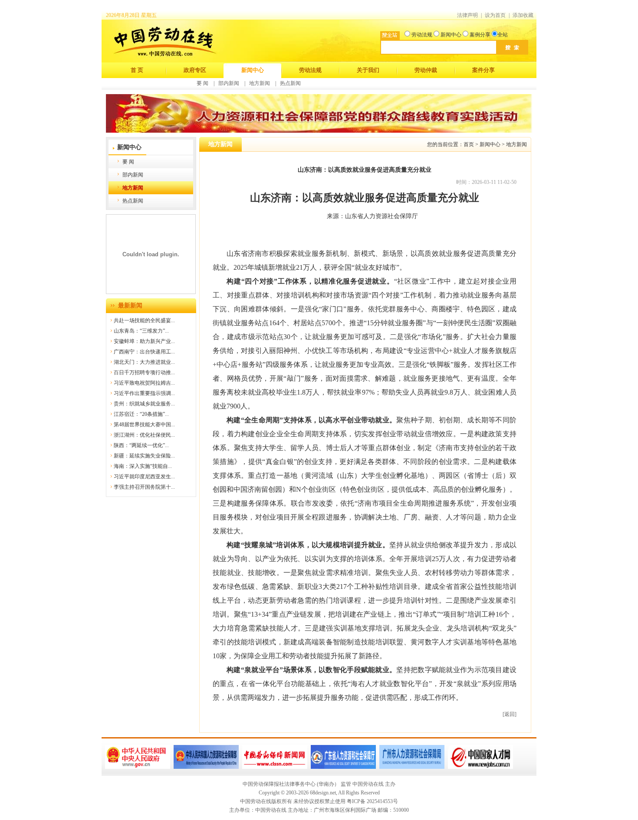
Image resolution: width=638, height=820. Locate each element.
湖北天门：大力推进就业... (144, 362)
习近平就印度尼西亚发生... (144, 477)
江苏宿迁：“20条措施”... (141, 414)
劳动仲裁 (425, 70)
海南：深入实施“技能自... (143, 466)
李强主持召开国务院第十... (144, 487)
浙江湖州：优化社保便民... (144, 435)
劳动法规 (310, 70)
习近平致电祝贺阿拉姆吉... (144, 383)
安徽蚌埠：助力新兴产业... (144, 341)
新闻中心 (252, 70)
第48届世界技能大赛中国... (144, 424)
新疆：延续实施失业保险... (144, 456)
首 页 (137, 70)
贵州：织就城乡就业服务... (144, 404)
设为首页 (495, 15)
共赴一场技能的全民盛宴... (144, 320)
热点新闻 (290, 83)
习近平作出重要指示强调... (144, 393)
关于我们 (368, 70)
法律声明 (467, 15)
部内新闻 (228, 83)
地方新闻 (259, 83)
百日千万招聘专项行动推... (144, 372)
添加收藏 (523, 15)
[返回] (509, 714)
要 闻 (202, 83)
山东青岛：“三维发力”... (141, 331)
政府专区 (195, 70)
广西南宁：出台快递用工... (144, 352)
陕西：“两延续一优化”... (141, 445)
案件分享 (483, 70)
